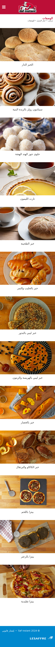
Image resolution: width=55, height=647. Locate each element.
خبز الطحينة (27, 243)
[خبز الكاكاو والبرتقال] (27, 447)
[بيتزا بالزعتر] (27, 536)
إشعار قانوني (8, 631)
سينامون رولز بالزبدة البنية (27, 109)
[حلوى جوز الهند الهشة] (27, 134)
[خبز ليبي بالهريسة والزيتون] (27, 358)
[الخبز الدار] (27, 45)
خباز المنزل (41, 21)
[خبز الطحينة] (27, 223)
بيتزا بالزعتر (27, 556)
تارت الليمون (27, 199)
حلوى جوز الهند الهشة (27, 154)
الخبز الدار (27, 64)
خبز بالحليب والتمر (27, 288)
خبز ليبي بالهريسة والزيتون (28, 378)
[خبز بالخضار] (27, 402)
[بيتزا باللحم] (27, 492)
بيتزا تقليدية (27, 601)
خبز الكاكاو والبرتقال (27, 467)
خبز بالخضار (27, 422)
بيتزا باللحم (27, 512)
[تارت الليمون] (27, 179)
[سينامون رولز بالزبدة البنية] (27, 89)
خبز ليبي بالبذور (27, 333)
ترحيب (50, 21)
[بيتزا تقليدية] (27, 581)
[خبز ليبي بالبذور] (27, 313)
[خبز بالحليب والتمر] (27, 268)
